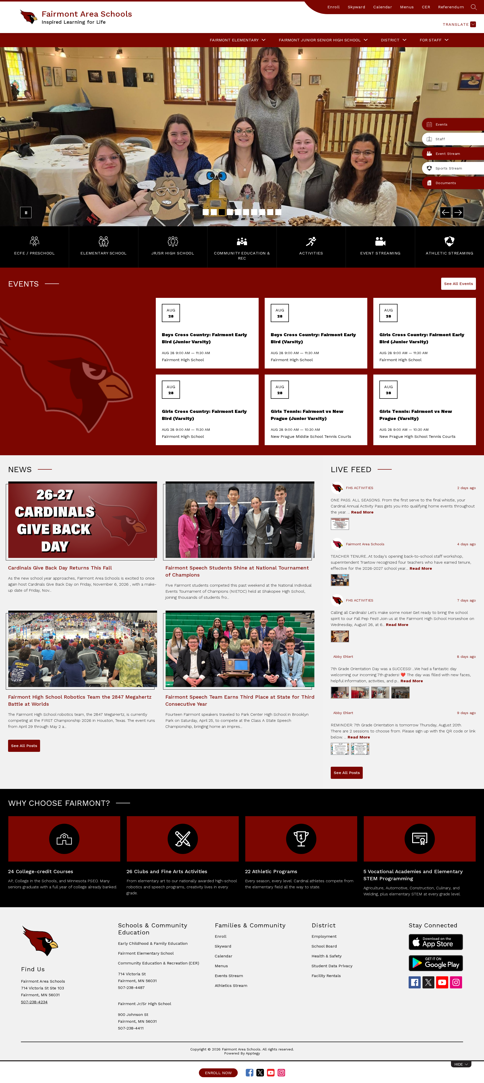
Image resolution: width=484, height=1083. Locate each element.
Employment (324, 936)
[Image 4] (230, 212)
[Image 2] (214, 212)
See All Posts (24, 745)
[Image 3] (222, 212)
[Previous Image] (445, 212)
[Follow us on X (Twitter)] (260, 1072)
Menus (407, 7)
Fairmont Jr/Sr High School (144, 1003)
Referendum (451, 7)
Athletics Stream (231, 985)
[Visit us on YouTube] (271, 1072)
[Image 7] (254, 212)
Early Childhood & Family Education (153, 943)
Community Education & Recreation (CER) (158, 963)
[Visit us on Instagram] (281, 1072)
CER (426, 7)
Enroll (333, 7)
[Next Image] (458, 212)
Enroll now (218, 1072)
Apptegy (253, 1053)
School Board (324, 946)
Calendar (382, 7)
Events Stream (229, 975)
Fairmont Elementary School (146, 953)
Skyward (357, 7)
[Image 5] (238, 212)
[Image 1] (206, 212)
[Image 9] (270, 212)
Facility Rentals (326, 975)
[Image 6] (246, 212)
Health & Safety (327, 956)
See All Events (458, 283)
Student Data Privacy (332, 965)
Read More (362, 512)
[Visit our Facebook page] (249, 1072)
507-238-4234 (34, 1002)
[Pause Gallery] (26, 212)
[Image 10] (278, 212)
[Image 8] (262, 212)
